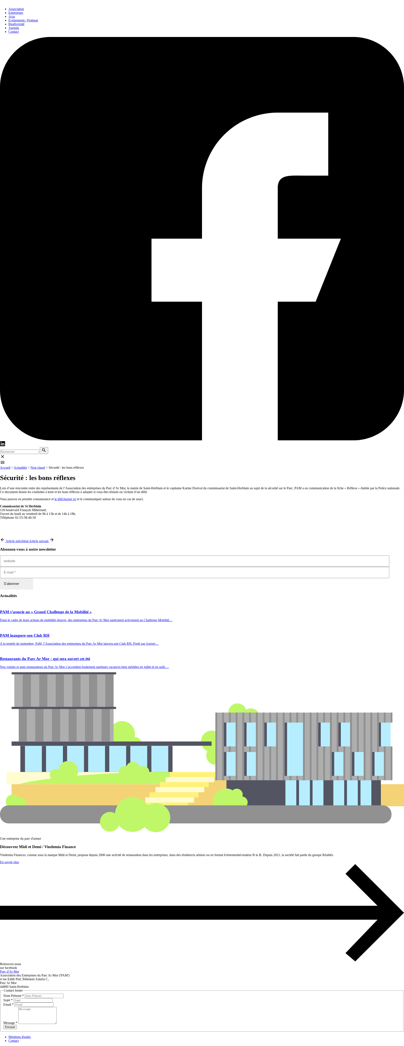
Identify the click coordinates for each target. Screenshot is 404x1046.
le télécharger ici (65, 499)
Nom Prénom (13, 995)
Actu (11, 16)
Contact (13, 31)
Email (8, 1004)
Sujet (8, 1000)
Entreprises (15, 12)
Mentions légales (19, 1037)
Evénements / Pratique (23, 20)
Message (10, 1023)
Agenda (13, 28)
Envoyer (10, 1027)
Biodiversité (16, 24)
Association (16, 9)
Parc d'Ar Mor (9, 971)
